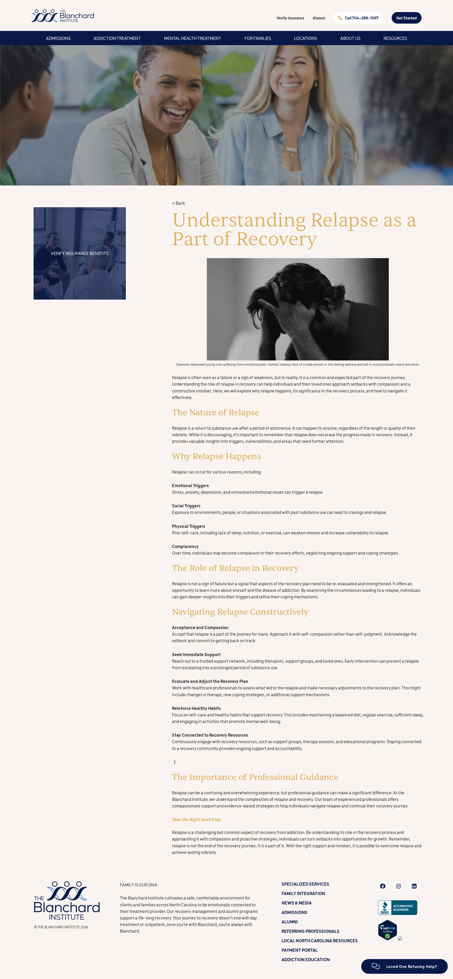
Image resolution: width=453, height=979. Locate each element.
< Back (178, 203)
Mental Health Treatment (192, 38)
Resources (395, 38)
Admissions (58, 38)
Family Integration (303, 893)
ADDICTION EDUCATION (306, 959)
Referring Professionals (310, 931)
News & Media (297, 903)
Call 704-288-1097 (362, 17)
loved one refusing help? (411, 966)
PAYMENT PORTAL (300, 950)
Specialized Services (305, 884)
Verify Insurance (290, 17)
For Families (258, 38)
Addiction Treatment (117, 38)
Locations (305, 38)
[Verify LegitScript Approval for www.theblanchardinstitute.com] (387, 938)
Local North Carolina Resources (320, 940)
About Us (350, 38)
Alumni (319, 17)
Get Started (406, 17)
